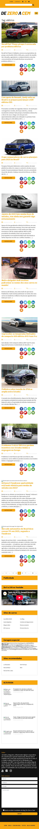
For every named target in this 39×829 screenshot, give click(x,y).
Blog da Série (7, 625)
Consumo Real (16, 825)
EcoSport (31, 645)
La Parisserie (7, 664)
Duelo (10, 825)
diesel (23, 645)
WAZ (21, 667)
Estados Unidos (11, 646)
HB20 (16, 648)
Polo (10, 649)
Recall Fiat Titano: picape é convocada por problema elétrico (19, 45)
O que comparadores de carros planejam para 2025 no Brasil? (19, 158)
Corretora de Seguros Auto (26, 622)
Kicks (31, 648)
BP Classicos (7, 628)
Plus (8, 649)
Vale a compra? (31, 825)
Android (9, 643)
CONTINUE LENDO (8, 65)
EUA (26, 646)
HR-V (19, 648)
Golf (14, 648)
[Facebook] (21, 65)
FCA (29, 646)
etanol (19, 646)
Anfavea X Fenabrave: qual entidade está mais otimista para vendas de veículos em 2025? (17, 485)
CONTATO (17, 1)
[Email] (33, 69)
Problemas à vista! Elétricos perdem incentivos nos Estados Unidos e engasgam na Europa (18, 447)
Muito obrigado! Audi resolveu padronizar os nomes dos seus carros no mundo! (19, 282)
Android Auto (14, 643)
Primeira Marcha (24, 628)
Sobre (11, 1)
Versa (5, 650)
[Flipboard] (25, 69)
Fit (30, 646)
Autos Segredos (7, 622)
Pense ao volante (24, 625)
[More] (21, 73)
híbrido (23, 648)
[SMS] (29, 69)
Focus (35, 646)
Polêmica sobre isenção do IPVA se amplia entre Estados (17, 390)
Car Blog (22, 619)
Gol (11, 648)
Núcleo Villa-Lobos (8, 670)
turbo (35, 649)
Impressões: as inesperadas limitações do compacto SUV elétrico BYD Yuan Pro (19, 335)
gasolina (6, 647)
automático (30, 643)
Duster (26, 645)
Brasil (5, 644)
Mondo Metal (7, 667)
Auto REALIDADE (8, 619)
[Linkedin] (33, 65)
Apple (19, 643)
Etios (23, 646)
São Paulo (30, 649)
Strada (25, 649)
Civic (12, 645)
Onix (3, 649)
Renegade (15, 649)
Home (5, 825)
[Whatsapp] (29, 65)
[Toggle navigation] (36, 13)
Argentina (23, 643)
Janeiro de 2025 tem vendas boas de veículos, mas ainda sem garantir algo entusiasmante (18, 216)
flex (32, 646)
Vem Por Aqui (23, 664)
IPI (27, 648)
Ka (29, 648)
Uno (3, 650)
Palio (5, 649)
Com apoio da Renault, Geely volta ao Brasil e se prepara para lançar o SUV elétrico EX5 (18, 99)
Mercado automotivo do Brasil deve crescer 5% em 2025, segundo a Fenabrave (17, 531)
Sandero (20, 649)
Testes (24, 825)
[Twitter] (25, 65)
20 (32, 573)
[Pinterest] (21, 69)
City (9, 645)
